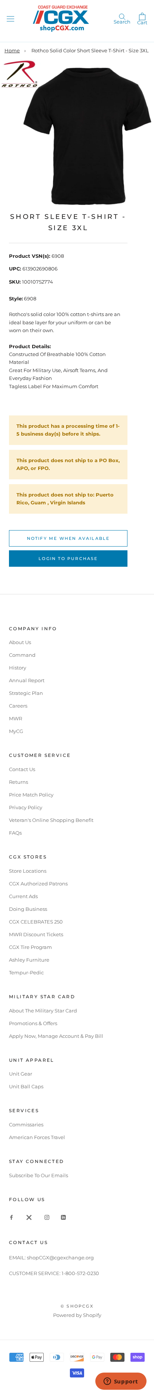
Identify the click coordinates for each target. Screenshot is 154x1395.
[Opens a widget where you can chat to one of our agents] (121, 1382)
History (17, 667)
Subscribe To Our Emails (38, 1175)
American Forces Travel (37, 1137)
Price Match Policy (31, 794)
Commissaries (26, 1124)
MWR (15, 718)
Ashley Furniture (29, 959)
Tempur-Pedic (26, 972)
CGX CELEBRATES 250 (36, 921)
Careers (18, 705)
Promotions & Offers (33, 1023)
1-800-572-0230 (80, 1273)
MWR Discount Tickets (36, 934)
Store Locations (27, 870)
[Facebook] (11, 1217)
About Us (20, 642)
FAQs (15, 832)
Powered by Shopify (77, 1315)
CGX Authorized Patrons (38, 883)
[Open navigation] (10, 18)
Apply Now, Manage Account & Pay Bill (56, 1036)
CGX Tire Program (30, 947)
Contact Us (22, 769)
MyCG (16, 731)
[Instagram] (46, 1217)
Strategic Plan (26, 693)
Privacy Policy (25, 807)
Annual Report (26, 680)
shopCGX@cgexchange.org (60, 1258)
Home (12, 50)
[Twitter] (29, 1217)
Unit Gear (20, 1073)
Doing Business (28, 909)
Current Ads (23, 896)
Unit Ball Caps (26, 1086)
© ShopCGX (77, 1306)
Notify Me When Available (68, 538)
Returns (18, 782)
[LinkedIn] (63, 1217)
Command (22, 655)
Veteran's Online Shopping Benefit (51, 820)
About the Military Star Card (43, 1010)
